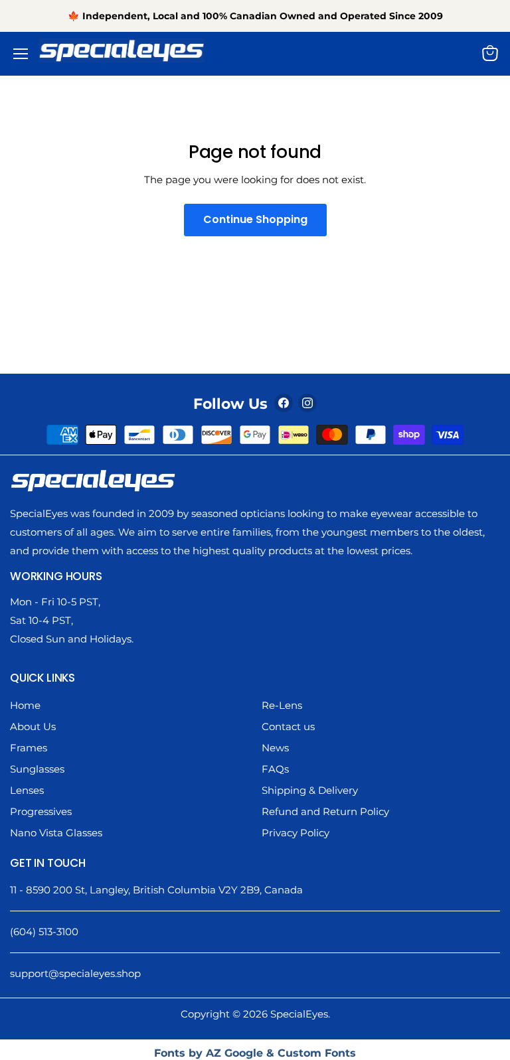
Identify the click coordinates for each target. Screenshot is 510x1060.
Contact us (288, 726)
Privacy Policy (295, 832)
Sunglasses (37, 769)
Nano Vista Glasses (56, 832)
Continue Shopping (255, 219)
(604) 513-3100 (44, 931)
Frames (28, 747)
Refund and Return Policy (325, 811)
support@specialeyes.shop (75, 973)
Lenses (27, 790)
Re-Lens (282, 705)
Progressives (41, 811)
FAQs (275, 769)
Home (25, 705)
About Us (33, 726)
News (275, 747)
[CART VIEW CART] (493, 53)
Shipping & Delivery (310, 790)
